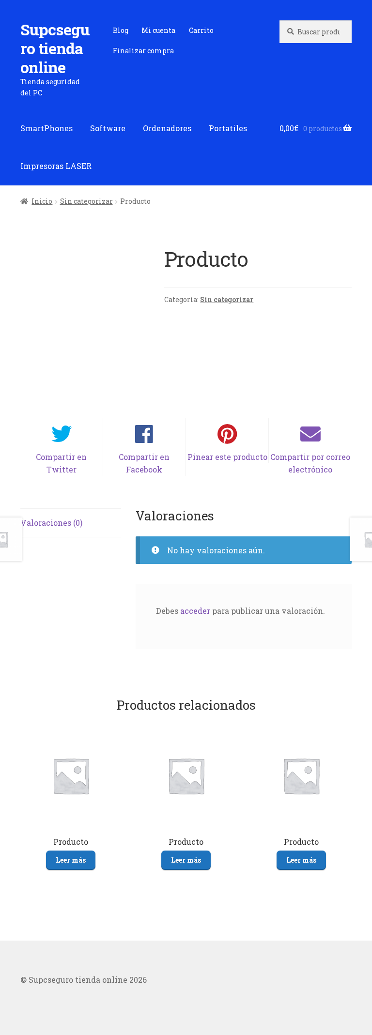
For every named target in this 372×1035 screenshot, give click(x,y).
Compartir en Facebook (144, 463)
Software (107, 128)
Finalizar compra (143, 50)
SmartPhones (46, 128)
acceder (195, 611)
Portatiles (228, 128)
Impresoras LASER (56, 166)
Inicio (41, 201)
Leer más (71, 860)
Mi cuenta (158, 30)
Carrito (201, 30)
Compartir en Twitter (61, 463)
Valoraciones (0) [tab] (51, 523)
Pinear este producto (227, 457)
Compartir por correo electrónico (310, 463)
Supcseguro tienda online (55, 48)
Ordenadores (167, 128)
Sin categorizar (86, 201)
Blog (120, 30)
